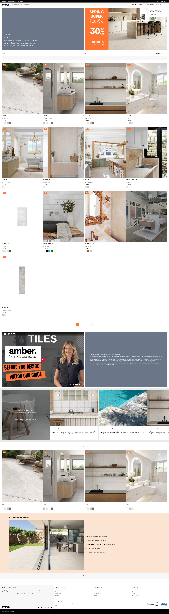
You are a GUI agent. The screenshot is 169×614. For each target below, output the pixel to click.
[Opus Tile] (105, 152)
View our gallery (21, 1)
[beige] (5, 123)
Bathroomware (58, 593)
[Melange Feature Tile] (63, 216)
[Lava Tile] (63, 88)
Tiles (56, 590)
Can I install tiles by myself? (93, 548)
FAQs (133, 591)
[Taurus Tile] (146, 88)
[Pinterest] (51, 607)
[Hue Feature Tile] (22, 216)
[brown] (88, 251)
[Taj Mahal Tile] (63, 152)
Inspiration (141, 4)
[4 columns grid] (166, 53)
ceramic (15, 40)
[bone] (5, 251)
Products (134, 4)
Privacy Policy (17, 593)
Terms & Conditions (136, 595)
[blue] (49, 251)
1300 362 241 (59, 607)
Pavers (56, 591)
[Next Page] (91, 324)
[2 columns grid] (165, 53)
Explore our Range (60, 587)
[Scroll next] (166, 415)
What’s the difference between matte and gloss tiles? (100, 544)
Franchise (95, 595)
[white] (3, 123)
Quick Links (135, 587)
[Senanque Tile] (22, 280)
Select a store (153, 14)
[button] (41, 115)
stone (18, 40)
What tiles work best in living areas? (95, 540)
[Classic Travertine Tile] (146, 152)
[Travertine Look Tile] (105, 216)
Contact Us (95, 591)
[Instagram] (41, 607)
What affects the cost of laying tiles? (96, 552)
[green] (10, 251)
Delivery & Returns (97, 593)
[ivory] (5, 187)
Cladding (57, 595)
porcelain (10, 40)
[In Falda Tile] (22, 152)
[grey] (8, 123)
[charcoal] (10, 123)
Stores (94, 590)
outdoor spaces (28, 43)
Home (5, 34)
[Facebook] (38, 607)
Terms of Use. (32, 593)
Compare (4, 120)
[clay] (8, 251)
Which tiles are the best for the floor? (96, 536)
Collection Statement (24, 593)
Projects (133, 593)
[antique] (3, 251)
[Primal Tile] (22, 88)
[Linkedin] (48, 607)
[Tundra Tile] (105, 88)
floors (8, 43)
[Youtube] (45, 607)
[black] (47, 251)
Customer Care (97, 587)
